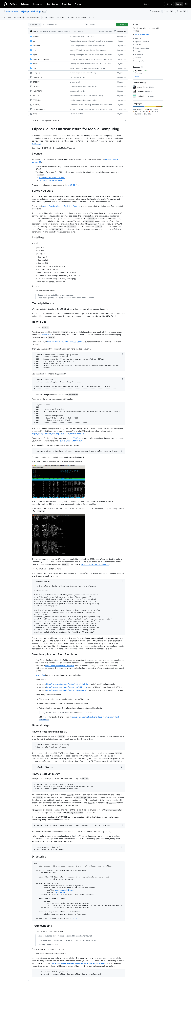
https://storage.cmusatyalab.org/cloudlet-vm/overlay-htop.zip (58, 434)
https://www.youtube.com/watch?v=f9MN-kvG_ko (67, 684)
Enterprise (66, 4)
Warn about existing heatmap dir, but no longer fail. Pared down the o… (96, 105)
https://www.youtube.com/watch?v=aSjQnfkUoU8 (67, 690)
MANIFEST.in (37, 91)
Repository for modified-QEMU (52, 177)
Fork (169, 11)
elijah (35, 55)
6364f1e (101, 31)
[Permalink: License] (30, 153)
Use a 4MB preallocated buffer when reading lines (88, 45)
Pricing (78, 4)
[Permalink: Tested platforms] (30, 303)
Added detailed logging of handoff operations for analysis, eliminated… (95, 41)
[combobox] (101, 24)
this (76, 836)
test (34, 68)
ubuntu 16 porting (76, 114)
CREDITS (36, 82)
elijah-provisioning (31, 11)
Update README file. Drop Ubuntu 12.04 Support (88, 50)
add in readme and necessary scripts (83, 100)
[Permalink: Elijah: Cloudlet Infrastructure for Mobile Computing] (30, 129)
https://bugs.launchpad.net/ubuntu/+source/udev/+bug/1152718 (78, 963)
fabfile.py (36, 105)
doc (34, 50)
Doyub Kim (40, 675)
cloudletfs (36, 45)
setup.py (36, 114)
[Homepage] (5, 4)
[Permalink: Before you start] (30, 190)
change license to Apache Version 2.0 (83, 86)
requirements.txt (39, 109)
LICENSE (36, 86)
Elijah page (36, 143)
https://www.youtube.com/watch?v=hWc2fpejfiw (66, 687)
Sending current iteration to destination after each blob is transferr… (94, 64)
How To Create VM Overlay (70, 441)
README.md (37, 100)
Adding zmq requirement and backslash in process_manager (61, 31)
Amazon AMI (45, 335)
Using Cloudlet (61, 892)
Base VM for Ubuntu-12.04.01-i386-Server (64, 342)
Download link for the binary (51, 180)
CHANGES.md (38, 77)
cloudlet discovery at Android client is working (86, 95)
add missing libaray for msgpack (82, 36)
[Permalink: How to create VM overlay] (30, 774)
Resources (38, 4)
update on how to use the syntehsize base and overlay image (92, 59)
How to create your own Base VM (95, 564)
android (36, 36)
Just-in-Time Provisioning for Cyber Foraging (61, 206)
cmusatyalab (12, 11)
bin (34, 41)
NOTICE (36, 95)
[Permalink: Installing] (30, 237)
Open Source (52, 4)
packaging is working (78, 77)
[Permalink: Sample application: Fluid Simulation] (30, 654)
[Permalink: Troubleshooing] (30, 925)
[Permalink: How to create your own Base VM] (30, 731)
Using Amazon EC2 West (64, 890)
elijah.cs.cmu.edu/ (142, 35)
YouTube (77, 438)
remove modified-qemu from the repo (83, 73)
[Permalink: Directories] (30, 856)
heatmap (36, 64)
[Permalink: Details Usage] (30, 725)
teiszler (36, 31)
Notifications (156, 11)
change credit (75, 82)
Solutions (25, 4)
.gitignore (36, 73)
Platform (13, 4)
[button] (122, 354)
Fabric (74, 918)
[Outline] (125, 120)
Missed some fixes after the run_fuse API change (87, 68)
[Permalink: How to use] (30, 321)
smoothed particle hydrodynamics (59, 665)
